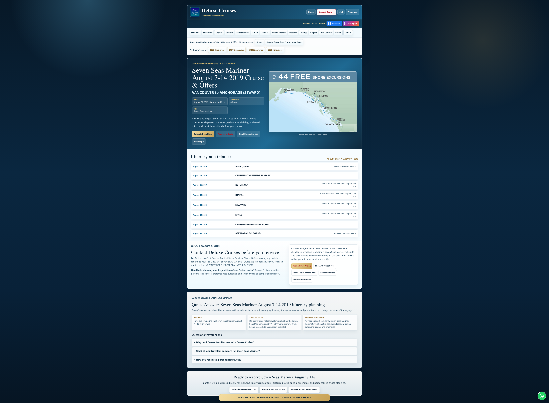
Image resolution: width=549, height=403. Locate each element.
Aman (255, 32)
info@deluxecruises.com (244, 389)
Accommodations (327, 272)
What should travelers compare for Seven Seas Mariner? (228, 351)
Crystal (219, 32)
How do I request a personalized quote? (218, 359)
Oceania (293, 32)
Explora (264, 32)
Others (348, 32)
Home (311, 12)
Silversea (195, 32)
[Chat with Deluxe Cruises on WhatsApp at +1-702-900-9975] (542, 396)
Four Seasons (242, 32)
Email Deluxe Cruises (248, 134)
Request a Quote (225, 134)
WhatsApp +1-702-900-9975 (304, 272)
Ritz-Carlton (326, 32)
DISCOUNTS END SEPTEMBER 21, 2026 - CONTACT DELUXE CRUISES (274, 397)
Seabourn (207, 32)
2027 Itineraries (236, 50)
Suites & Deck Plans (203, 134)
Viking (304, 32)
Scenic (338, 32)
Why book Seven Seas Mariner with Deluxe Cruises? (225, 342)
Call (341, 12)
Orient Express (279, 32)
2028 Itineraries (256, 50)
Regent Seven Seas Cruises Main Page (284, 42)
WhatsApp (352, 12)
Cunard (229, 32)
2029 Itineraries (275, 50)
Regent (313, 32)
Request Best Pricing (302, 266)
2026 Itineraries (217, 50)
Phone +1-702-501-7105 (325, 266)
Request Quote (325, 12)
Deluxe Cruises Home (302, 279)
